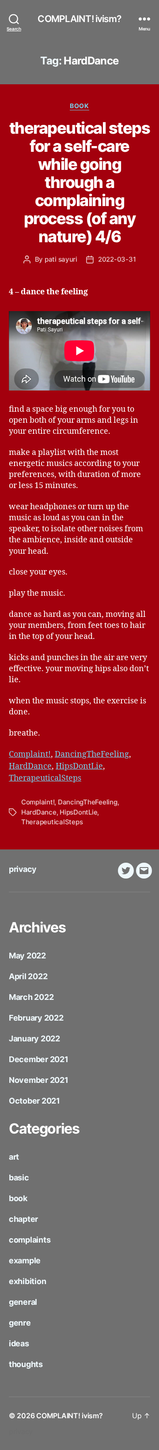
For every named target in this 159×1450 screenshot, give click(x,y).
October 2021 (34, 1100)
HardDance (30, 766)
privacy (23, 869)
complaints (29, 1239)
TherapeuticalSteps (45, 778)
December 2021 (38, 1059)
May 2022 (27, 955)
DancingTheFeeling (92, 754)
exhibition (27, 1281)
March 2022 (31, 997)
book (79, 105)
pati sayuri (61, 259)
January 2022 (34, 1038)
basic (19, 1177)
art (14, 1156)
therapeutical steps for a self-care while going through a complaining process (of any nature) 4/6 (79, 182)
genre (20, 1322)
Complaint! (30, 754)
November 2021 (38, 1080)
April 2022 (28, 976)
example (25, 1260)
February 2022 (36, 1017)
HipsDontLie (79, 766)
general (23, 1302)
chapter (23, 1219)
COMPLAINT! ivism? (79, 18)
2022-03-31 (117, 259)
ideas (19, 1343)
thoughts (26, 1364)
